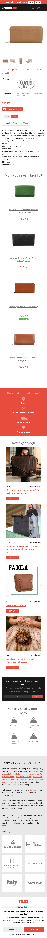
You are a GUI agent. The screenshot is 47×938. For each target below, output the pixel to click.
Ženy (31, 2)
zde (33, 934)
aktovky (15, 782)
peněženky (27, 777)
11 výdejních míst (23, 403)
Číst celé (12, 498)
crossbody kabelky (28, 774)
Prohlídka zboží (23, 432)
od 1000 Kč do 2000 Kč (14, 742)
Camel (14, 116)
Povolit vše (34, 929)
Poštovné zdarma (23, 422)
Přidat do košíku (14, 109)
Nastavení (13, 929)
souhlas (5, 920)
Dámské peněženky (21, 123)
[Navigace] (43, 8)
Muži (38, 2)
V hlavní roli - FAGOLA (16, 605)
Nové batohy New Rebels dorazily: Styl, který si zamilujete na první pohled (22, 549)
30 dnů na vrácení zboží (23, 412)
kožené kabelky (14, 774)
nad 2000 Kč (33, 741)
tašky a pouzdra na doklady (22, 779)
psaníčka (19, 777)
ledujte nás (35, 790)
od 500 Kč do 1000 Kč (33, 726)
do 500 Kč (14, 725)
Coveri (32, 130)
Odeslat (37, 697)
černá (7, 116)
